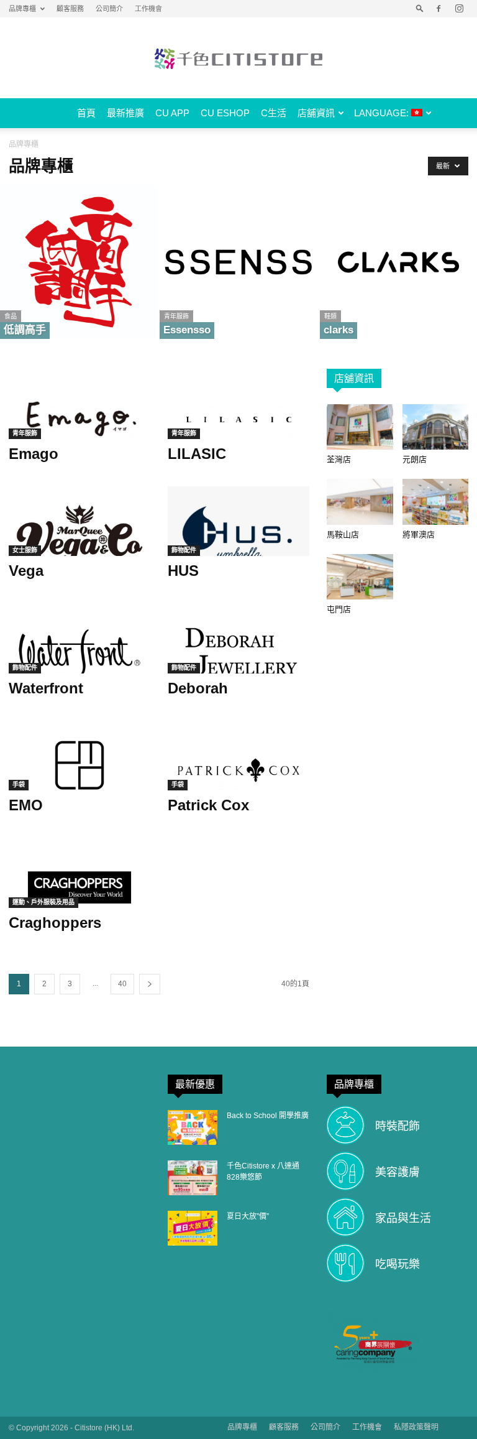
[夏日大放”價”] (192, 1228)
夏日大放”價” (248, 1216)
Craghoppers (55, 922)
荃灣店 (339, 459)
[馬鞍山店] (360, 501)
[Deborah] (238, 638)
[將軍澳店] (435, 501)
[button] (420, 8)
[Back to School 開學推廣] (192, 1127)
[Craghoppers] (79, 873)
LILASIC (197, 453)
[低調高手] (78, 262)
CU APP (172, 113)
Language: (382, 113)
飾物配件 (183, 550)
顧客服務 (70, 8)
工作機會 (148, 8)
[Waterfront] (79, 638)
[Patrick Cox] (238, 756)
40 (122, 983)
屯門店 (339, 609)
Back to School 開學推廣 (268, 1115)
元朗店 (414, 459)
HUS (183, 570)
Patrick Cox (208, 805)
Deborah (198, 688)
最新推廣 (125, 113)
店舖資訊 (316, 113)
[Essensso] (238, 262)
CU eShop (225, 113)
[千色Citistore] (238, 58)
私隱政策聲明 (416, 1427)
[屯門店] (360, 576)
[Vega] (79, 521)
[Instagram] (459, 8)
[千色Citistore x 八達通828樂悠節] (192, 1177)
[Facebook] (438, 8)
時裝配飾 (397, 1126)
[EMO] (79, 756)
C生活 (273, 113)
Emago (33, 453)
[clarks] (398, 262)
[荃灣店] (360, 427)
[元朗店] (435, 427)
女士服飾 (24, 550)
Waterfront (46, 688)
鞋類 (330, 316)
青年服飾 (176, 316)
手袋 (18, 784)
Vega (26, 570)
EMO (26, 805)
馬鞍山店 (343, 534)
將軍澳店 (418, 534)
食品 (10, 316)
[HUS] (238, 521)
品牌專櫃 (22, 8)
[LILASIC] (238, 404)
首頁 (86, 113)
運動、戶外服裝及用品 (43, 902)
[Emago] (79, 404)
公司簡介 (109, 8)
